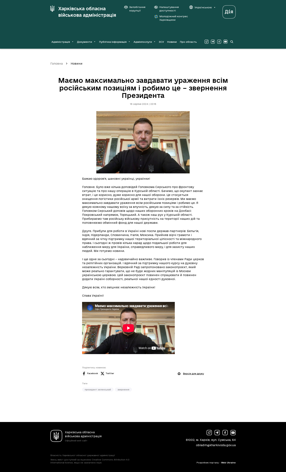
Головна (56, 63)
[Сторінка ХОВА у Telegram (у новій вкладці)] (213, 42)
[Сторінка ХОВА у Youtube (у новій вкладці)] (225, 42)
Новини (172, 41)
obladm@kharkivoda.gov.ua (216, 445)
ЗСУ (161, 41)
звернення (123, 389)
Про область (188, 41)
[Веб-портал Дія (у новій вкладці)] (229, 11)
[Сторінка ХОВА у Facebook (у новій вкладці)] (219, 42)
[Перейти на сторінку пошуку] (232, 42)
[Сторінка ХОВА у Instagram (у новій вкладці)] (207, 42)
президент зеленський (98, 389)
